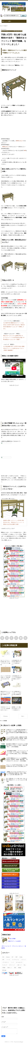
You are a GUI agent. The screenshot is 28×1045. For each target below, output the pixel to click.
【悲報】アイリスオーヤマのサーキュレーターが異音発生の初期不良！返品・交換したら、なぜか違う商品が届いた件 (16, 773)
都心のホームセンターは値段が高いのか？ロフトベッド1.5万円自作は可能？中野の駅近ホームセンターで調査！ (13, 337)
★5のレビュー (20, 140)
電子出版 (4, 970)
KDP (16, 957)
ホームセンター (19, 962)
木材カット (9, 967)
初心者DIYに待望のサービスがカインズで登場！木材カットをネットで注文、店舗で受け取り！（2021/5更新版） (16, 745)
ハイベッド (23, 959)
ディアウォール (15, 959)
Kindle (21, 957)
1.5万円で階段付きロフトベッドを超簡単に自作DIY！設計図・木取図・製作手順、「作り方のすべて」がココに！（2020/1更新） (16, 759)
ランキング (4, 965)
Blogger (21, 1041)
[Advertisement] (14, 402)
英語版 (19, 967)
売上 (25, 965)
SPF (3, 959)
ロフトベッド (12, 965)
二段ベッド (19, 965)
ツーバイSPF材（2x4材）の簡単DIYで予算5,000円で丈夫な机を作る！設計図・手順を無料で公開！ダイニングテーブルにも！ (16, 738)
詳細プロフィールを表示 (14, 941)
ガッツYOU (12, 938)
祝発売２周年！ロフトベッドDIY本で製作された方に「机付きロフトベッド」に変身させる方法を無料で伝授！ (13, 522)
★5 (25, 150)
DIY (12, 957)
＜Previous (5, 716)
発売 (15, 967)
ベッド (12, 962)
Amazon (8, 957)
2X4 (3, 957)
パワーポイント (5, 962)
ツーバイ (8, 959)
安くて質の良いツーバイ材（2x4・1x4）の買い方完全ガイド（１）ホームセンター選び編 (16, 780)
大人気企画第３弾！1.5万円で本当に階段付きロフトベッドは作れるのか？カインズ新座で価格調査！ (13, 348)
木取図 (3, 967)
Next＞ (22, 716)
